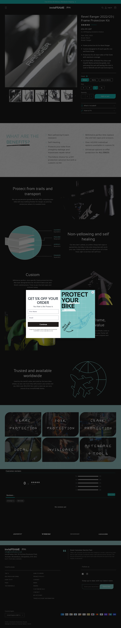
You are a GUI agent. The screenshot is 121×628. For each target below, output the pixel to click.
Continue (43, 324)
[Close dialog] (92, 292)
